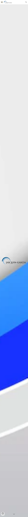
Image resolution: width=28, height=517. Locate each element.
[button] (2, 2)
